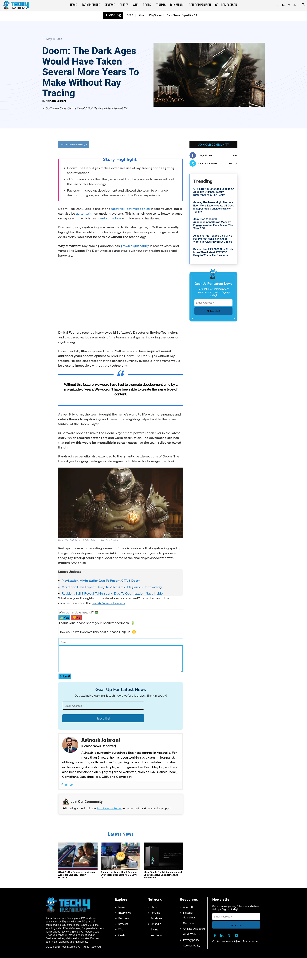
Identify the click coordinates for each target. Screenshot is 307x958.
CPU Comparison (226, 4)
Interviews (124, 912)
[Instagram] (66, 785)
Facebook (156, 918)
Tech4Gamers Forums (108, 603)
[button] (303, 5)
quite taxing (85, 213)
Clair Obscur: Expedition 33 (182, 15)
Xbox (141, 15)
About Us (188, 907)
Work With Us (191, 934)
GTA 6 (130, 15)
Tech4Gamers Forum (109, 808)
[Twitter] (289, 5)
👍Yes (64, 617)
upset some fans (109, 218)
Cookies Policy (191, 945)
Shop (154, 907)
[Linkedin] (283, 5)
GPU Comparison (200, 4)
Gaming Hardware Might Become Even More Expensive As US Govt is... (119, 875)
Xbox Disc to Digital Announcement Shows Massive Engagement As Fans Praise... (163, 875)
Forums (160, 4)
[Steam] (71, 785)
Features (123, 918)
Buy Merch (177, 4)
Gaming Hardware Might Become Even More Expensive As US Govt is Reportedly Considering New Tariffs (213, 207)
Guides (124, 4)
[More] (153, 144)
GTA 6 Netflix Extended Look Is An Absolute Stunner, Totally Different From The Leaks (213, 192)
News (73, 4)
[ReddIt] (145, 144)
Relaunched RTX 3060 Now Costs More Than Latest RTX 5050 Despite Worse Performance (213, 252)
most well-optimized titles (130, 208)
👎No (76, 617)
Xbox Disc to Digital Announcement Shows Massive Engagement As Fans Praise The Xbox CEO (213, 224)
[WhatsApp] (138, 144)
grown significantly (135, 246)
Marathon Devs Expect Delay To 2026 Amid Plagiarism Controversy (112, 587)
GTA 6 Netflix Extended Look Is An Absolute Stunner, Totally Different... (76, 875)
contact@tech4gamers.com (242, 941)
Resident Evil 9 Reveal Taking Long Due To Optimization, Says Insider (113, 593)
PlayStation (155, 15)
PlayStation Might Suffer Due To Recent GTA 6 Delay (101, 580)
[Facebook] (277, 5)
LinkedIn (156, 924)
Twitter (155, 929)
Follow (233, 163)
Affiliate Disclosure (194, 928)
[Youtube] (294, 5)
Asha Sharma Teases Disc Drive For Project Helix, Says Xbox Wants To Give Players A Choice (212, 238)
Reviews (110, 4)
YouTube (156, 935)
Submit (64, 676)
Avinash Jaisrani (56, 101)
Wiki (135, 4)
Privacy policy (191, 940)
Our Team (189, 923)
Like (235, 155)
